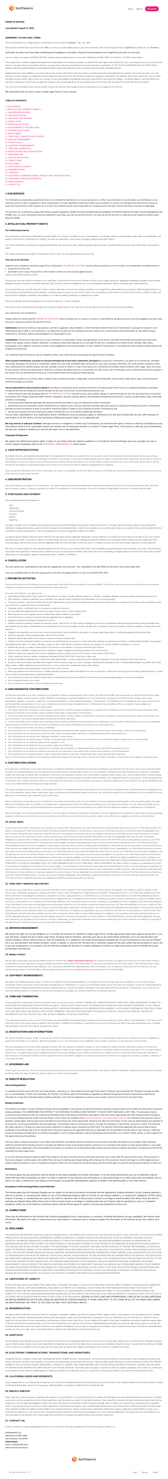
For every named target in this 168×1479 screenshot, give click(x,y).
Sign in (139, 9)
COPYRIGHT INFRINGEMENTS (57, 444)
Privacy (145, 1472)
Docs (130, 9)
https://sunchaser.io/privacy (81, 961)
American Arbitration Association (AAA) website (105, 1118)
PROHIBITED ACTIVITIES (47, 319)
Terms (155, 1472)
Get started (151, 9)
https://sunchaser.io (32, 48)
